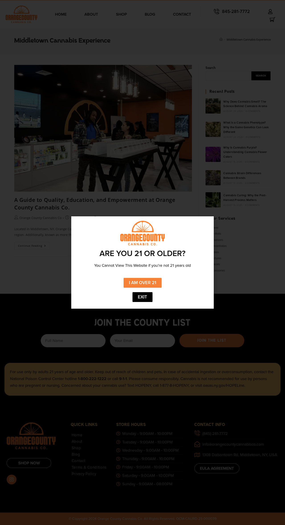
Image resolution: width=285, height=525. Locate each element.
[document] (142, 262)
